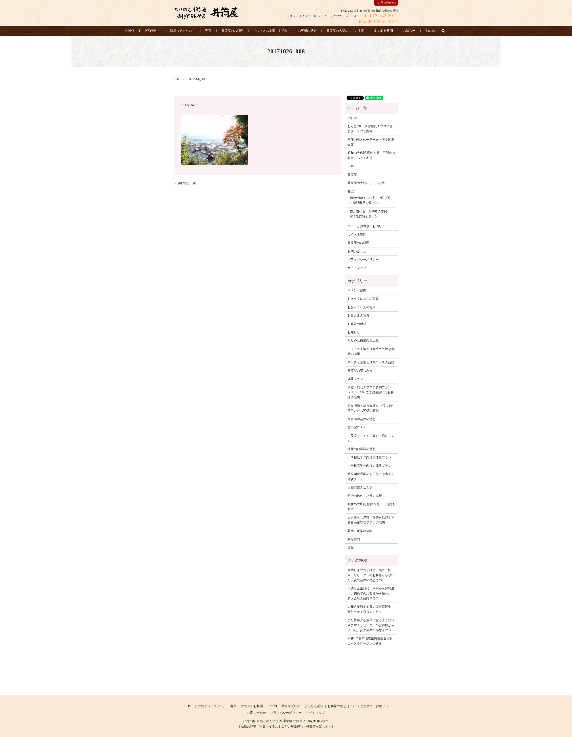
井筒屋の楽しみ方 (359, 370)
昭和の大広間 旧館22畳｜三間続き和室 (371, 506)
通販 (350, 547)
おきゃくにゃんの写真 (363, 298)
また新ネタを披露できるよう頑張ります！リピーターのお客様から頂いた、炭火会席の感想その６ (370, 625)
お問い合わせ (386, 2)
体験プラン (355, 379)
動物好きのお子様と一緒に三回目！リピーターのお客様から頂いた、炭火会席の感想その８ (370, 575)
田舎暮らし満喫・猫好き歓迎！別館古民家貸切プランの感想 (370, 520)
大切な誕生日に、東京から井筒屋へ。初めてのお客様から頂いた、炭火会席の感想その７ (370, 593)
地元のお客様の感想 (361, 449)
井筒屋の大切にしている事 (345, 30)
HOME (130, 30)
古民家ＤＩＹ (356, 427)
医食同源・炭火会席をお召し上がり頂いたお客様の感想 (370, 408)
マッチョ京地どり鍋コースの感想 (370, 362)
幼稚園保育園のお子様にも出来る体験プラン (370, 476)
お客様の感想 (307, 30)
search (443, 30)
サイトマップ (356, 268)
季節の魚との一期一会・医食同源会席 (370, 142)
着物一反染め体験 (359, 531)
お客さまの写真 (358, 315)
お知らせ (409, 30)
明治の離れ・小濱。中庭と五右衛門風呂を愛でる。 (370, 200)
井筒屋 (352, 174)
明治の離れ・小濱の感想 (364, 496)
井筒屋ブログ (290, 706)
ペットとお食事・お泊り (270, 30)
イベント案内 (356, 290)
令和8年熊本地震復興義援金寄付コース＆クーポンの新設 (370, 641)
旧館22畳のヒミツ (359, 487)
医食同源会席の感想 (361, 419)
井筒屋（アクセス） (181, 30)
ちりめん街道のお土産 (363, 340)
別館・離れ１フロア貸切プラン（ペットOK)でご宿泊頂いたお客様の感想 (370, 392)
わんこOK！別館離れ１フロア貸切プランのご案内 (370, 129)
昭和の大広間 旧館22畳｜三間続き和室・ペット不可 (371, 155)
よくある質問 (383, 30)
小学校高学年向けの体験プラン (369, 465)
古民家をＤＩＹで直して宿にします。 (370, 438)
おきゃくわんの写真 (361, 307)
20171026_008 (187, 183)
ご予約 (272, 706)
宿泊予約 (151, 30)
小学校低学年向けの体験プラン (369, 457)
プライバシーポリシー (363, 259)
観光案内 (353, 539)
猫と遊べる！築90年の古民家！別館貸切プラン (368, 214)
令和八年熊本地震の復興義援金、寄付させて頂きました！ (370, 609)
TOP (176, 79)
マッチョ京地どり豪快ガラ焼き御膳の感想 (370, 351)
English (430, 30)
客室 (208, 30)
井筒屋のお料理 (232, 30)
